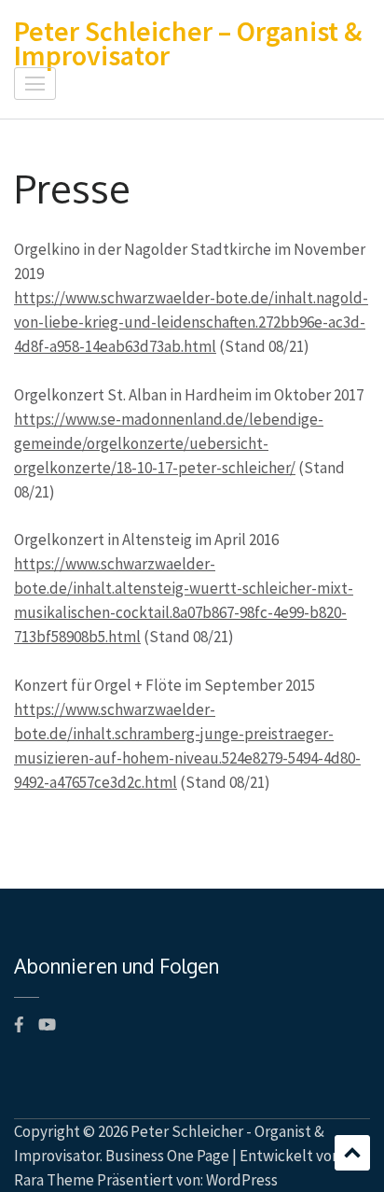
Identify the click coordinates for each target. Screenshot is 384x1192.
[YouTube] (47, 1025)
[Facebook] (19, 1025)
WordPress (242, 1180)
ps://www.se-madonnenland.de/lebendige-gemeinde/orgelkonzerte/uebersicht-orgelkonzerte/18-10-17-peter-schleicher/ (168, 443)
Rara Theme (54, 1180)
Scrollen (352, 1153)
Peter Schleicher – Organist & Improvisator (188, 43)
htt (24, 419)
